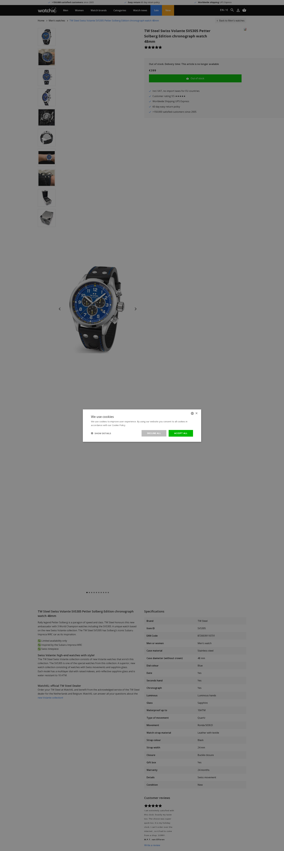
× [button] (196, 413)
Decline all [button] (154, 433)
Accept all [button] (180, 433)
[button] (101, 433)
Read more (132, 425)
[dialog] (142, 425)
